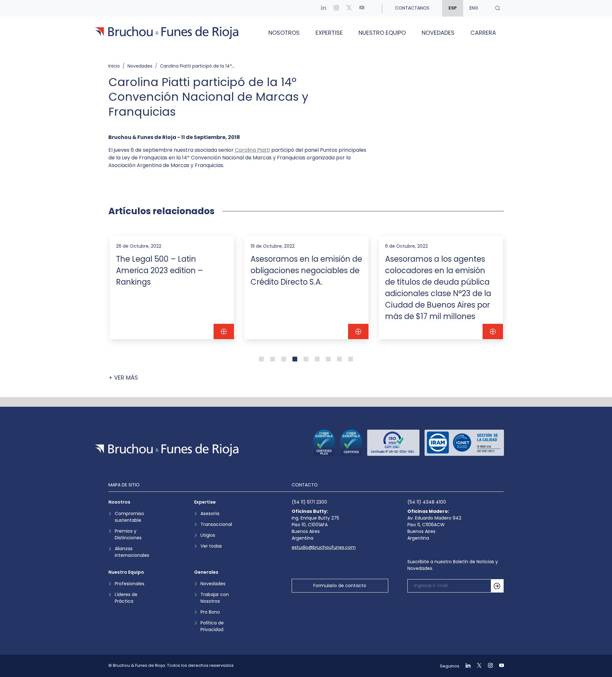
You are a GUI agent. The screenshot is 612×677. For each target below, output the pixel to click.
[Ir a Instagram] (336, 8)
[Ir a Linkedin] (323, 8)
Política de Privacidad (212, 626)
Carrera (483, 33)
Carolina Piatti (252, 150)
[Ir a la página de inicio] (166, 450)
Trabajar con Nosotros (214, 597)
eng (474, 8)
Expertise (329, 33)
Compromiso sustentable (129, 516)
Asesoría (209, 513)
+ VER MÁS (123, 378)
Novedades (438, 33)
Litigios (207, 535)
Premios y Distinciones (128, 534)
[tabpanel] (172, 288)
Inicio (114, 66)
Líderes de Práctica (126, 597)
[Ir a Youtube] (362, 8)
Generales (206, 572)
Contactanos (412, 8)
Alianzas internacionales (132, 551)
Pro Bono (210, 612)
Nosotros (284, 33)
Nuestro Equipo (382, 33)
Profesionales (129, 583)
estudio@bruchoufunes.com (324, 547)
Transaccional (216, 524)
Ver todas (211, 546)
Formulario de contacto (339, 585)
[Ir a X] (349, 8)
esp (452, 8)
